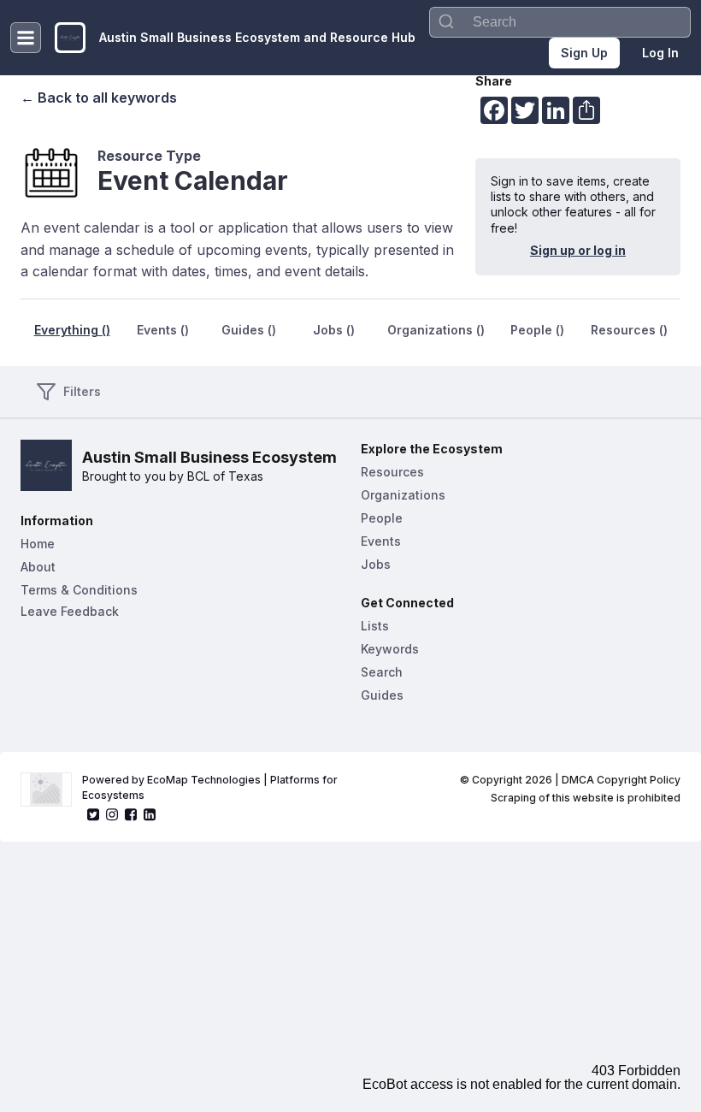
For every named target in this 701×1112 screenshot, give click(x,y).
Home (38, 543)
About (38, 566)
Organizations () (436, 329)
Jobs (376, 564)
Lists (375, 625)
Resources (392, 471)
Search (382, 672)
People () (537, 329)
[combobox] (560, 22)
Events (381, 541)
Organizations (403, 495)
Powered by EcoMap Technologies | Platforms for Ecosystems (211, 787)
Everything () (72, 329)
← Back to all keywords (99, 97)
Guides (382, 695)
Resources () (629, 329)
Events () (163, 329)
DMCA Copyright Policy (621, 779)
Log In (660, 52)
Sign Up (584, 52)
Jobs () (334, 329)
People (382, 518)
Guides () (248, 329)
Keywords (390, 649)
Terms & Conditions (79, 590)
